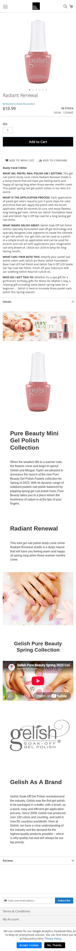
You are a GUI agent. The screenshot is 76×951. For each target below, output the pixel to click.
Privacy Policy (53, 938)
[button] (29, 90)
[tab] (38, 302)
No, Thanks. (54, 945)
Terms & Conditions (16, 911)
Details (7, 301)
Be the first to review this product (19, 103)
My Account (11, 919)
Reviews (8, 860)
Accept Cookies (29, 945)
